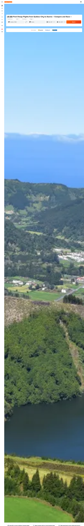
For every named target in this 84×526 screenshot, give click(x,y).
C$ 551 (10, 17)
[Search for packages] (2, 13)
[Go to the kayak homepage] (8, 2)
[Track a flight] (2, 19)
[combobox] (10, 19)
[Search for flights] (2, 5)
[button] (2, 2)
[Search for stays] (2, 8)
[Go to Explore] (2, 17)
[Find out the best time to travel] (2, 22)
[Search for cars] (2, 11)
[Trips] (2, 25)
